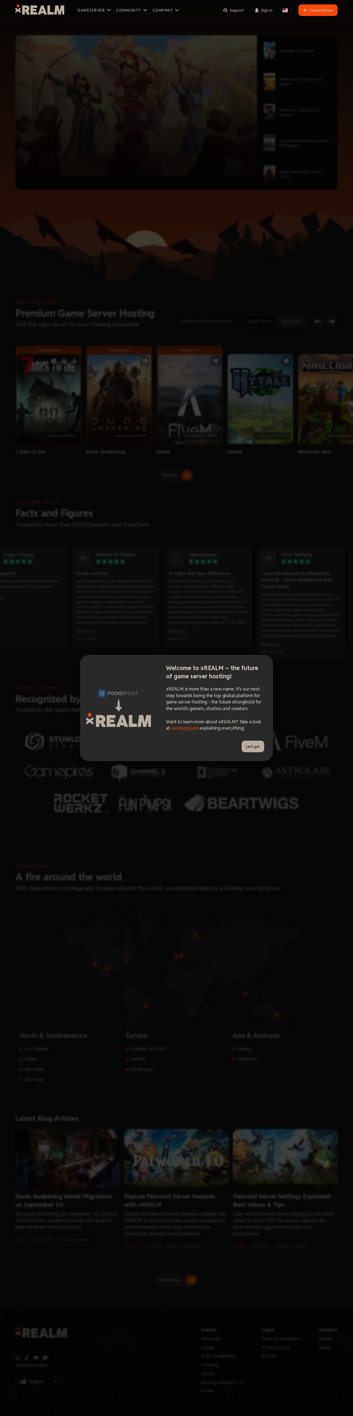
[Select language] (287, 10)
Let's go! (253, 746)
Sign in (266, 10)
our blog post (185, 728)
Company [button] (163, 10)
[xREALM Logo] (39, 10)
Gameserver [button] (91, 10)
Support (237, 10)
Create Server (321, 10)
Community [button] (128, 10)
